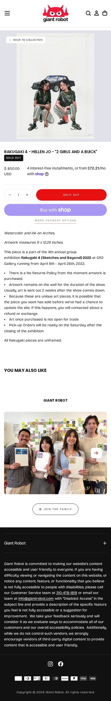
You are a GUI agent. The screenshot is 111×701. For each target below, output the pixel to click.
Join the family (58, 509)
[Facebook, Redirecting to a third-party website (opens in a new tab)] (61, 664)
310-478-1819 (66, 593)
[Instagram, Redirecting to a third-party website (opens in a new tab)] (50, 664)
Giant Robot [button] (15, 543)
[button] (7, 13)
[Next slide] (96, 453)
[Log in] (96, 13)
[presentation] (104, 135)
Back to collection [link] (27, 40)
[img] (18, 678)
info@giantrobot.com (36, 598)
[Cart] (105, 13)
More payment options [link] (55, 220)
